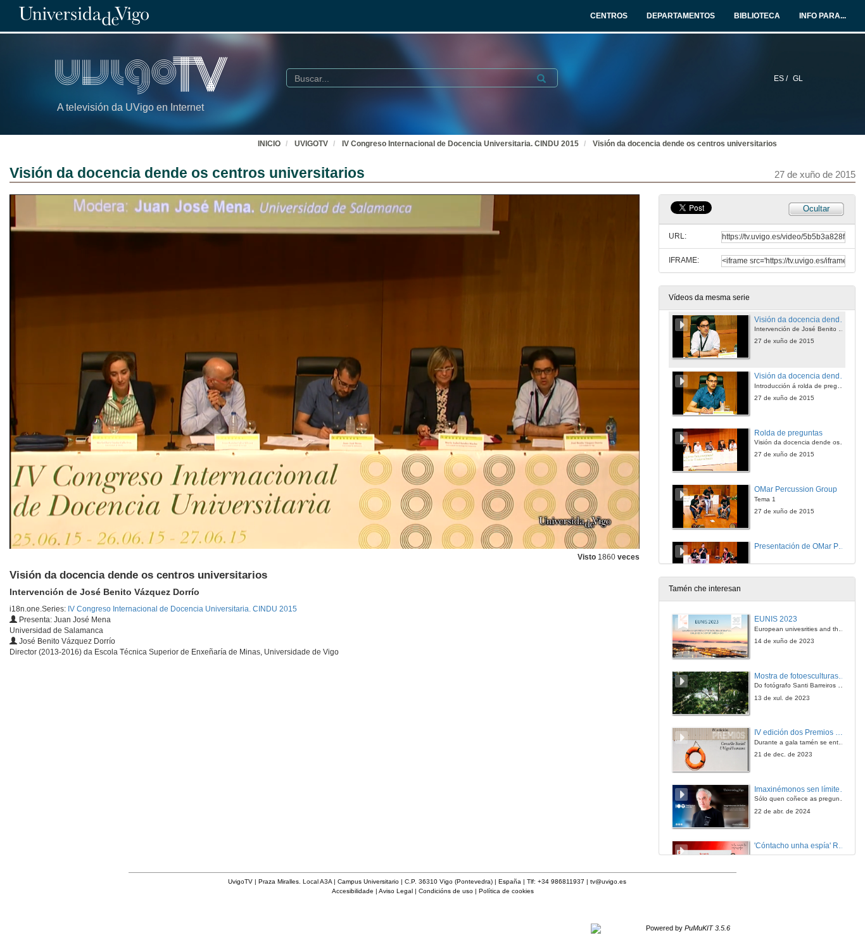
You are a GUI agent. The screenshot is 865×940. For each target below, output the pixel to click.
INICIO (269, 143)
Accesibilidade (353, 890)
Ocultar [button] (816, 208)
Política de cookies (506, 890)
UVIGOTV (311, 143)
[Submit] (541, 78)
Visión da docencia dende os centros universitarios (685, 143)
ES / (782, 78)
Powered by (688, 928)
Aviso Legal (396, 890)
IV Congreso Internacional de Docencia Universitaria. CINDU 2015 (460, 143)
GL (798, 78)
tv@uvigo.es (608, 881)
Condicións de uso (446, 890)
